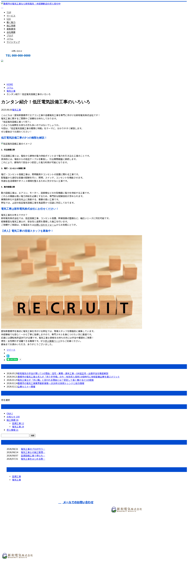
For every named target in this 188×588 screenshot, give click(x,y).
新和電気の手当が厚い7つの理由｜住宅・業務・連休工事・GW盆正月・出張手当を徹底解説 (63, 373)
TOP (9, 12)
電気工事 (11, 90)
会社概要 (11, 32)
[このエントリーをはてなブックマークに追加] (8, 356)
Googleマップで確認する (14, 570)
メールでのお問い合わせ (77, 502)
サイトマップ (13, 42)
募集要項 (11, 28)
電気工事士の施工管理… (33, 452)
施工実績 (11, 25)
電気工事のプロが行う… (33, 449)
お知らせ (13, 416)
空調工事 (18, 423)
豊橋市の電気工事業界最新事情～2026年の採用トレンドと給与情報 (51, 383)
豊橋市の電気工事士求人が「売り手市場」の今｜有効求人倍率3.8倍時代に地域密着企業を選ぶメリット (69, 376)
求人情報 (12, 429)
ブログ (10, 35)
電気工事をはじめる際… (33, 458)
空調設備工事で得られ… (33, 455)
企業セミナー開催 (26, 386)
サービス (11, 15)
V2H (9, 19)
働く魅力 (11, 22)
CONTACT (10, 61)
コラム (10, 38)
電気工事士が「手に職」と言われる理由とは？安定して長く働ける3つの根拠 (56, 380)
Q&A (10, 413)
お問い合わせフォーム (45, 224)
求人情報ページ (52, 341)
